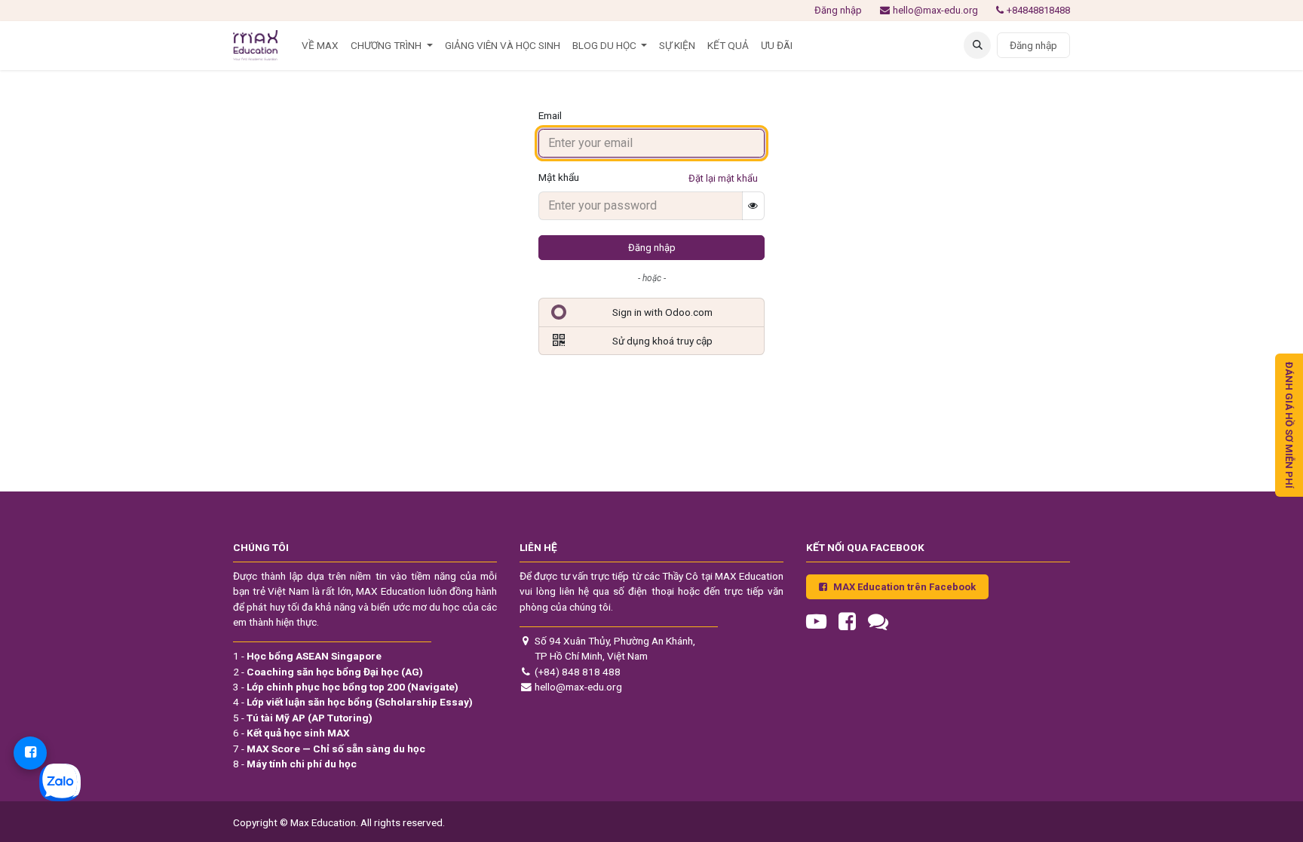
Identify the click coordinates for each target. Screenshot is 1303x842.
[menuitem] (320, 45)
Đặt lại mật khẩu (723, 178)
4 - (353, 702)
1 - (307, 656)
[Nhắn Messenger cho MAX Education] (30, 753)
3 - (345, 687)
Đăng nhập (838, 10)
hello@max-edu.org (935, 10)
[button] (977, 45)
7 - (329, 748)
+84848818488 (1038, 10)
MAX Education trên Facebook (904, 586)
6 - (291, 733)
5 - (303, 718)
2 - (328, 672)
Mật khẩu (558, 177)
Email (550, 115)
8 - (295, 764)
